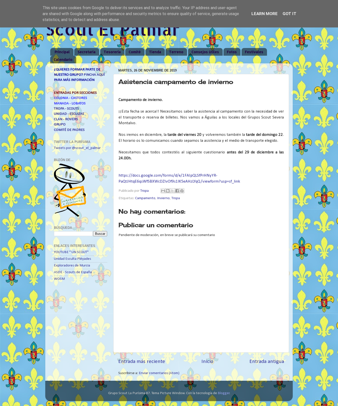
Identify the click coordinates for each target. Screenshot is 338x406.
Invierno (163, 198)
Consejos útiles (205, 52)
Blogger (224, 393)
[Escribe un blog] (167, 190)
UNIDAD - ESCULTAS (69, 114)
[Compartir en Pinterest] (181, 190)
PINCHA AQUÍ (94, 75)
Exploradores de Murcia (72, 265)
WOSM (59, 279)
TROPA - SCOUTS (66, 109)
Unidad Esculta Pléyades (72, 259)
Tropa (175, 198)
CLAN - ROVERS (66, 119)
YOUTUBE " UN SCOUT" (71, 252)
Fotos (232, 52)
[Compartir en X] (172, 190)
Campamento (145, 198)
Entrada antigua (266, 361)
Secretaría (87, 52)
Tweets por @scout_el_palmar (77, 148)
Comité (135, 52)
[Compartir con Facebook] (177, 190)
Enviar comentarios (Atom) (159, 373)
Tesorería (112, 52)
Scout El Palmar (112, 29)
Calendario (63, 59)
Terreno (176, 52)
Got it (289, 13)
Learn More (264, 13)
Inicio (207, 361)
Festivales (254, 52)
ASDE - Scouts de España (73, 272)
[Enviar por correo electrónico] (163, 190)
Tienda (155, 52)
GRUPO (60, 124)
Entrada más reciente (141, 361)
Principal (62, 52)
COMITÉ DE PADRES (69, 130)
